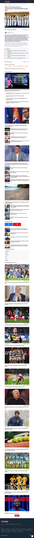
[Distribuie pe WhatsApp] (26, 29)
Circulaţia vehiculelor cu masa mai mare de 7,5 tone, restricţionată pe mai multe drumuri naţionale (19, 137)
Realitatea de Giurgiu (20, 531)
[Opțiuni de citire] (32, 536)
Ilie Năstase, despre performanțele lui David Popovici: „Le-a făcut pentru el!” (17, 54)
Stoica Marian (27, 448)
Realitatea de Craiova (14, 530)
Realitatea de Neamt (3, 531)
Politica (7, 96)
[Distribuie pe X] (28, 29)
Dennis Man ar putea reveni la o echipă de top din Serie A (14, 345)
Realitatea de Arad (9, 531)
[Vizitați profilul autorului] (5, 30)
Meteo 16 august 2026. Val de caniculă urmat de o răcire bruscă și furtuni (17, 93)
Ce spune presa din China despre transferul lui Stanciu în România (16, 56)
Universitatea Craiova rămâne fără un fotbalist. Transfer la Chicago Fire (17, 51)
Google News (22, 68)
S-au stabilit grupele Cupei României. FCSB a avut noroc (15, 386)
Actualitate (7, 103)
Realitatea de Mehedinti (21, 530)
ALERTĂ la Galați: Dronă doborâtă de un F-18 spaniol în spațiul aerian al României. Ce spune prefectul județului (17, 102)
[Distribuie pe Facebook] (25, 29)
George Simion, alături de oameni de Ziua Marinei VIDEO (15, 95)
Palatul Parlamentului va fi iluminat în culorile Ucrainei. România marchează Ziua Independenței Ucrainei (19, 129)
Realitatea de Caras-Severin (28, 530)
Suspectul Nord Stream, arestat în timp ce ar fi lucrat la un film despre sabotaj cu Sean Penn (20, 141)
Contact (2, 524)
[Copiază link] (23, 29)
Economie (6, 91)
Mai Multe (17, 515)
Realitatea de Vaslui (26, 281)
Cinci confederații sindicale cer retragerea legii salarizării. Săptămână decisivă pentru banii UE (20, 210)
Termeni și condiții (6, 524)
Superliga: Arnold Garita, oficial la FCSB (12, 513)
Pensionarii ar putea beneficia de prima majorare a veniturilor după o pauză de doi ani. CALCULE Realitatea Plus (17, 90)
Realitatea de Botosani (3, 530)
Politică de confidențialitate (12, 524)
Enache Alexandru (13, 29)
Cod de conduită (18, 524)
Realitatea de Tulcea (14, 531)
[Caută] (26, 1)
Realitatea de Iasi (9, 530)
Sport (6, 5)
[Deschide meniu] (29, 1)
